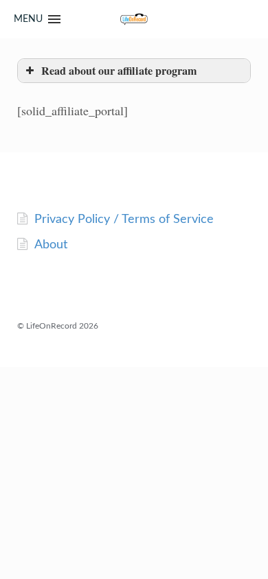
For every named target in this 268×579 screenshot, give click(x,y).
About (50, 245)
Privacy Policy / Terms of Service (124, 219)
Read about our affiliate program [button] (119, 70)
